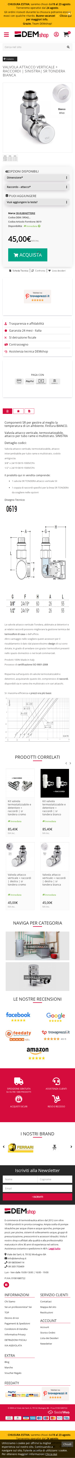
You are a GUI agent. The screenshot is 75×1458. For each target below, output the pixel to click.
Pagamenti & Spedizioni (17, 1323)
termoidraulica (38, 946)
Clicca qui (51, 1454)
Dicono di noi (12, 1318)
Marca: (11, 213)
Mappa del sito (48, 1307)
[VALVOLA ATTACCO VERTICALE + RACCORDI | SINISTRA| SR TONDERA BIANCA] (37, 117)
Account (44, 1327)
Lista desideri (59, 270)
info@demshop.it (17, 1258)
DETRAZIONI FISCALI (16, 1340)
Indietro (10, 59)
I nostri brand (37, 1134)
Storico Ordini (47, 1332)
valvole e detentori (37, 977)
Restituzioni (46, 1312)
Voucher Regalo (13, 1373)
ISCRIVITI (38, 1196)
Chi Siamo (10, 1301)
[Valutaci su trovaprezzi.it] (37, 296)
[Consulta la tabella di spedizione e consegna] (39, 226)
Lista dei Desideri (49, 1338)
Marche (9, 1367)
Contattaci (46, 1301)
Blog (7, 1362)
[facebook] (6, 1284)
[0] (69, 36)
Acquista (30, 254)
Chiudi (67, 1444)
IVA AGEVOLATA (13, 1345)
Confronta (40, 270)
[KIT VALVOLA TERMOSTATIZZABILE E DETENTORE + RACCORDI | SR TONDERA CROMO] (20, 783)
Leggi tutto (54, 1248)
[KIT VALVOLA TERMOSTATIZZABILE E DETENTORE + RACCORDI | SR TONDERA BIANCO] (55, 783)
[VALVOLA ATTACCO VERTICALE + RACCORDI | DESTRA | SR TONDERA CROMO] (20, 856)
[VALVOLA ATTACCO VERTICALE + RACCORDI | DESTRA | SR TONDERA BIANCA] (55, 856)
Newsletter (46, 1343)
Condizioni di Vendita (16, 1329)
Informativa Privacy (15, 1334)
